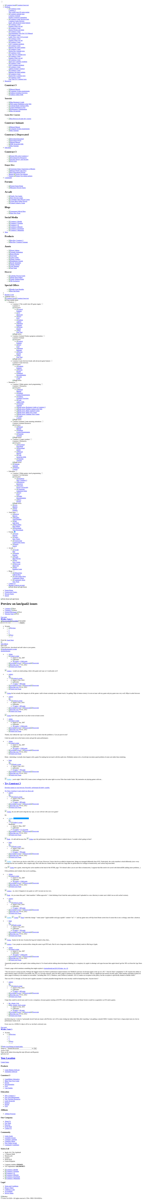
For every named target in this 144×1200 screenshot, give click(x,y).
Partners (7, 1103)
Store (6, 232)
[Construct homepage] (17, 5)
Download (20, 139)
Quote (19, 666)
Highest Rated (19, 279)
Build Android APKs (22, 106)
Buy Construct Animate (20, 242)
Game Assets (9, 1136)
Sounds (20, 261)
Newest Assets (20, 276)
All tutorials (16, 111)
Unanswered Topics (11, 592)
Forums (11, 532)
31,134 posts (24, 829)
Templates (17, 263)
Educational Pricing (19, 172)
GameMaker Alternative (12, 1079)
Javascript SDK (18, 144)
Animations (19, 252)
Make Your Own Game (12, 1081)
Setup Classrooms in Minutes (26, 169)
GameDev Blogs (10, 1141)
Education (8, 147)
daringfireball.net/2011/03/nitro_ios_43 (56, 968)
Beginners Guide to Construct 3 (35, 407)
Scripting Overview (21, 93)
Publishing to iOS (19, 107)
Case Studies (9, 1088)
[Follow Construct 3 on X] (14, 225)
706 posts (22, 770)
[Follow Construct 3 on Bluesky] (16, 227)
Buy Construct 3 (18, 240)
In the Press (8, 1126)
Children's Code (10, 1189)
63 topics (15, 770)
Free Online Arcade (11, 1143)
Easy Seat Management (12, 1097)
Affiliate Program (10, 1114)
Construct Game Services (32, 361)
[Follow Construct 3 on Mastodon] (16, 230)
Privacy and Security (22, 159)
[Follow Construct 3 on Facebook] (16, 228)
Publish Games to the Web (33, 409)
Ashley (9, 779)
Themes (17, 264)
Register (7, 294)
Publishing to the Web (24, 104)
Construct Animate (28, 336)
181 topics (16, 661)
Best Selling (19, 277)
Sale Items (16, 291)
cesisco (9, 671)
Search (7, 595)
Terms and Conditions (11, 1186)
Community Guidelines (12, 1145)
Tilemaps (16, 266)
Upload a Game (20, 203)
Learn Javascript (10, 1101)
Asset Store (12, 512)
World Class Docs (20, 170)
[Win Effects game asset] (1, 642)
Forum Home (18, 186)
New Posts (16, 213)
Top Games (18, 196)
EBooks (16, 254)
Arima (9, 693)
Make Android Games (32, 411)
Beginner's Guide (18, 102)
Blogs (11, 571)
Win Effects (4, 644)
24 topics (15, 1010)
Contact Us (12, 583)
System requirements (23, 91)
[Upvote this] (15, 663)
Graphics (17, 259)
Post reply (4, 617)
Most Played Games (23, 199)
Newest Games (18, 198)
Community (8, 178)
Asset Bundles (19, 289)
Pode (8, 839)
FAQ (15, 161)
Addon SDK (19, 94)
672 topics (16, 829)
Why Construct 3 (10, 1095)
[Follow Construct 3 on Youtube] (16, 223)
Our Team (8, 1123)
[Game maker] (17, 298)
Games (16, 257)
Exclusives (16, 281)
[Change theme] (18, 587)
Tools (15, 268)
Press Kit (7, 1125)
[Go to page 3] (11, 635)
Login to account (19, 585)
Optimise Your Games (32, 414)
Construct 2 (21, 439)
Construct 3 (27, 304)
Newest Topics (21, 188)
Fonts (15, 256)
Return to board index (16, 1046)
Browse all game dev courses (22, 119)
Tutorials (16, 130)
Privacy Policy (9, 1188)
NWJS (19, 140)
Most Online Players (20, 201)
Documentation (9, 1084)
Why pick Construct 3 (21, 156)
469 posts (22, 684)
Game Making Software (12, 1070)
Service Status (9, 1193)
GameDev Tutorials (11, 1139)
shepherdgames (5, 651)
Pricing (7, 1083)
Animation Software (11, 1071)
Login (12, 294)
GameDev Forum (10, 1138)
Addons (16, 250)
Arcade (11, 548)
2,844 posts (23, 661)
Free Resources (22, 158)
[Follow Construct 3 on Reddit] (15, 221)
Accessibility (9, 1191)
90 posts (22, 1010)
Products (7, 7)
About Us (8, 1121)
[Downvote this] (31, 663)
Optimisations (22, 109)
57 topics (15, 684)
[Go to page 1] (12, 628)
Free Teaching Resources (12, 1099)
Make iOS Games (31, 412)
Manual (17, 89)
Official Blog (21, 211)
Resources (8, 81)
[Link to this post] (14, 665)
